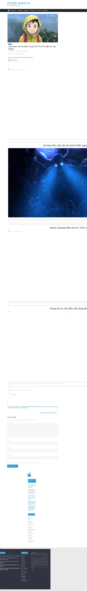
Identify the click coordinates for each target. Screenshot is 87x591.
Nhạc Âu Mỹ (30, 523)
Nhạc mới (30, 527)
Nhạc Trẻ (30, 531)
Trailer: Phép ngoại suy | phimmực (48, 412)
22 (43, 562)
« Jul (32, 569)
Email (8, 448)
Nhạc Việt (13, 10)
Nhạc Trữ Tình (31, 533)
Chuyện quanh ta (18, 3)
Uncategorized (31, 541)
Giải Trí (39, 10)
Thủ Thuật (33, 10)
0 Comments (25, 51)
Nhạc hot (30, 525)
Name (8, 440)
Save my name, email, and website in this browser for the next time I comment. (25, 462)
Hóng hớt (26, 10)
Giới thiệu (44, 10)
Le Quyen (19, 51)
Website (9, 455)
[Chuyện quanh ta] (8, 10)
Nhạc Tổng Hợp (31, 529)
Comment (9, 422)
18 (34, 562)
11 (34, 560)
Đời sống (20, 10)
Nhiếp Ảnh (30, 537)
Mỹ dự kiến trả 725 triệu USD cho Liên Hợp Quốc (32, 486)
